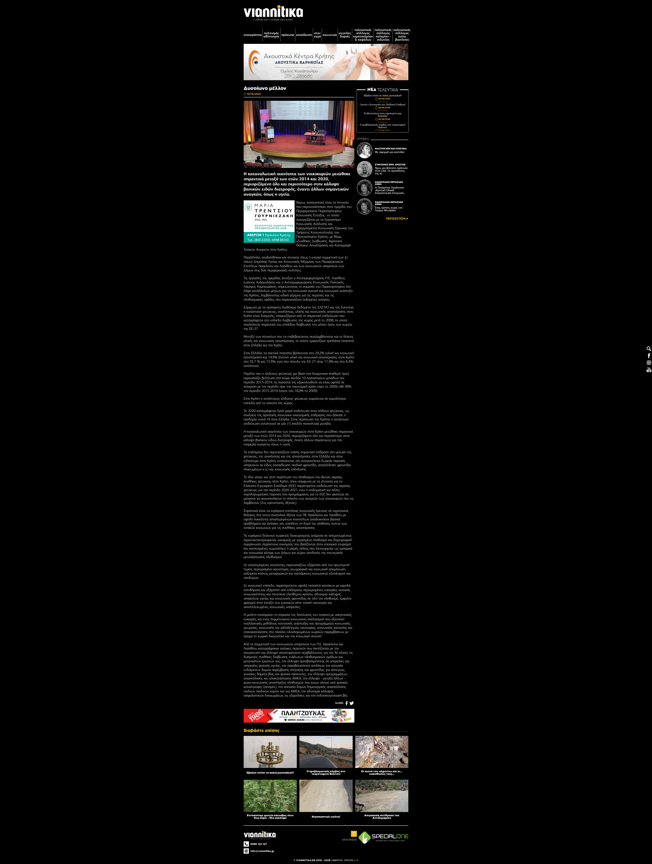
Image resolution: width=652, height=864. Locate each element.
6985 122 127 (258, 844)
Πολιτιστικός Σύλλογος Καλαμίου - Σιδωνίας (383, 34)
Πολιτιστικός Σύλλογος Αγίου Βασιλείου (402, 34)
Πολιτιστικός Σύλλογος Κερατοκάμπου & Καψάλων (363, 34)
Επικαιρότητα (253, 35)
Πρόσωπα (287, 35)
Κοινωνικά (330, 35)
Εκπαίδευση (304, 35)
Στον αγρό (317, 35)
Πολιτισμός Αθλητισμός (271, 35)
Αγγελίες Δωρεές (345, 35)
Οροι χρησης (349, 840)
